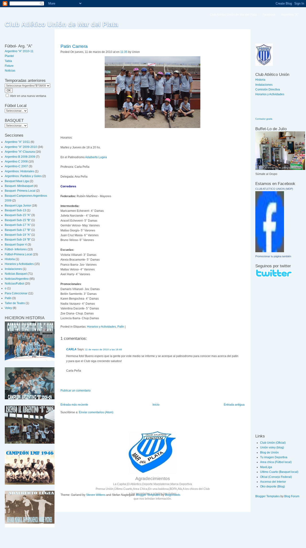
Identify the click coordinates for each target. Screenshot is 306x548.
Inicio (156, 404)
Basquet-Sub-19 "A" (18, 234)
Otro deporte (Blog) (272, 486)
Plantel (9, 56)
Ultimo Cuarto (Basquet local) (279, 472)
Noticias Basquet (16, 273)
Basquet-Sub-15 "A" (18, 215)
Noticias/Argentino (17, 278)
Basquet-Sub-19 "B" (18, 239)
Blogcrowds (172, 495)
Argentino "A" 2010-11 (19, 51)
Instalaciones (13, 269)
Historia (10, 259)
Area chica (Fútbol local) (276, 462)
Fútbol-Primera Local (18, 254)
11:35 (123, 52)
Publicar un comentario (75, 390)
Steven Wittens (95, 495)
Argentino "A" (289, 14)
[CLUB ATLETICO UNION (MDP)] (269, 251)
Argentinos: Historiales (19, 171)
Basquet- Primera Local (20, 190)
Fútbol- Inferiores (16, 249)
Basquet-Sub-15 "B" (18, 220)
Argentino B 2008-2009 (20, 156)
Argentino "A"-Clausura (20, 151)
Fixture (9, 65)
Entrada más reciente (74, 404)
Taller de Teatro (15, 303)
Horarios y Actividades (19, 264)
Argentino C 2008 (16, 161)
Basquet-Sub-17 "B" (18, 230)
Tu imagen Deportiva (273, 457)
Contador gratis (263, 118)
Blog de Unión (269, 452)
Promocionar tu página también (273, 256)
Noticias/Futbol (14, 283)
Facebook (268, 14)
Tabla (8, 61)
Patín (8, 298)
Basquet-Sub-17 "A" (18, 225)
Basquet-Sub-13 (15, 210)
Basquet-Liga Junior (18, 205)
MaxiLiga (266, 467)
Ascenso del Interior (273, 481)
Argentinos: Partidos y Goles (23, 176)
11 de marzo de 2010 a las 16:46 (103, 349)
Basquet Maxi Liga (17, 181)
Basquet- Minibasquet (19, 186)
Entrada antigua (234, 404)
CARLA (71, 349)
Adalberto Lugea (96, 157)
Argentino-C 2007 (16, 166)
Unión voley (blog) (272, 447)
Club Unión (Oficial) (273, 442)
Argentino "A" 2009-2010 (21, 147)
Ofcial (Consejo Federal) (276, 477)
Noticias (10, 70)
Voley (8, 308)
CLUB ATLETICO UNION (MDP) (274, 188)
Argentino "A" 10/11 (17, 142)
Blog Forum (291, 496)
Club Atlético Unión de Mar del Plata (61, 24)
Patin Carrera (74, 46)
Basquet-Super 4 (16, 244)
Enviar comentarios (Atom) (96, 412)
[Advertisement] (269, 355)
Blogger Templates (148, 495)
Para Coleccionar (16, 293)
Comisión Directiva (267, 89)
